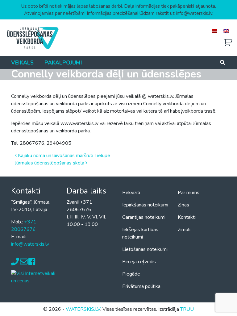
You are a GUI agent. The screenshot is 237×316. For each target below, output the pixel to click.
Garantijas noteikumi (143, 217)
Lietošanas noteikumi (145, 249)
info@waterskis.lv (30, 244)
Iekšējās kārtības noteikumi (140, 233)
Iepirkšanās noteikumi (145, 205)
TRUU (187, 309)
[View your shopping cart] (228, 43)
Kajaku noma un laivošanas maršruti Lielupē (63, 155)
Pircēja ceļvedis (139, 261)
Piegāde (131, 274)
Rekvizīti (131, 192)
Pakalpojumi (63, 62)
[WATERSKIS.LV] (32, 37)
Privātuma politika (141, 286)
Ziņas (183, 205)
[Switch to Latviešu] (214, 31)
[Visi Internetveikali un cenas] (35, 276)
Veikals (22, 62)
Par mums (188, 192)
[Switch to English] (226, 31)
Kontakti (187, 217)
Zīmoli (184, 229)
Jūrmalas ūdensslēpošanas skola (50, 163)
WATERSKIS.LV (83, 309)
